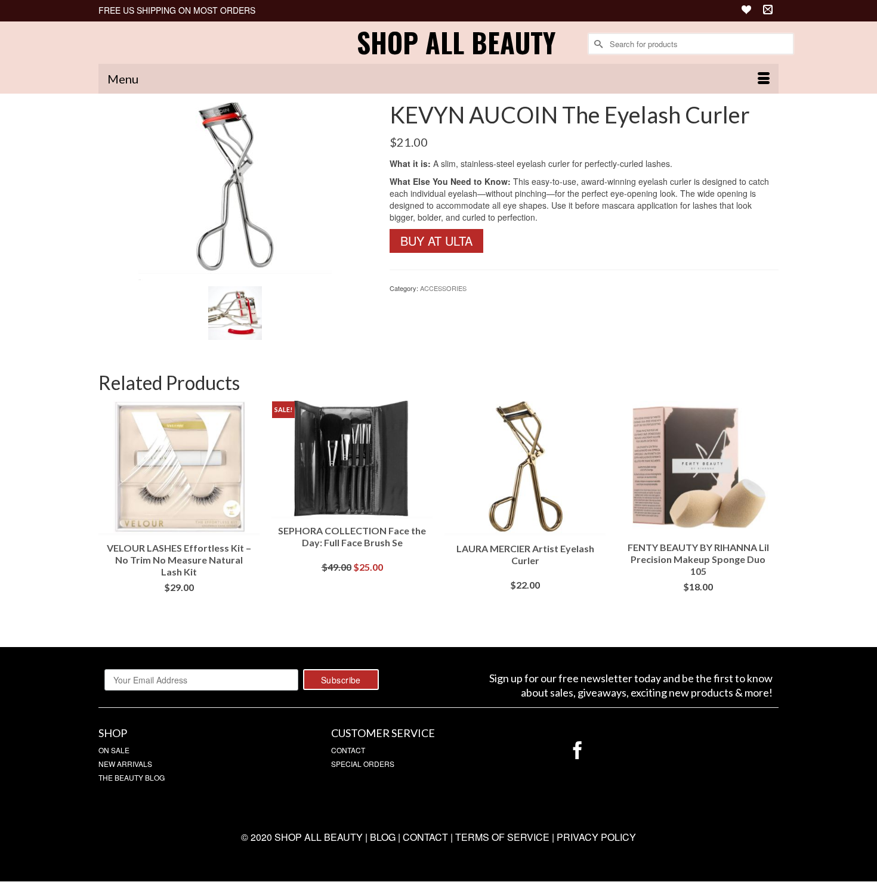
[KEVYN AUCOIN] (235, 190)
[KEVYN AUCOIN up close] (235, 312)
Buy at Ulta (436, 240)
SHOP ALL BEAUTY (456, 42)
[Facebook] (577, 750)
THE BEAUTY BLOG (131, 777)
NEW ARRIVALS (125, 764)
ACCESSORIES (443, 288)
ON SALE (113, 750)
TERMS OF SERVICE (502, 837)
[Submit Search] (597, 43)
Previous (108, 515)
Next (768, 515)
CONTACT (348, 750)
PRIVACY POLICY (596, 837)
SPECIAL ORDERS (362, 764)
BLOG (383, 837)
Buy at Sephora (179, 605)
